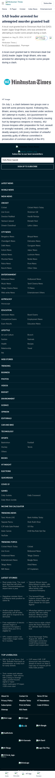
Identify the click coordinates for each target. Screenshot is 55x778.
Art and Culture (7, 345)
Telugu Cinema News (9, 298)
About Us (5, 706)
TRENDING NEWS (8, 523)
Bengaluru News (7, 247)
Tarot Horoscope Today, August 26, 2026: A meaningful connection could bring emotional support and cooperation (39, 651)
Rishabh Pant (33, 231)
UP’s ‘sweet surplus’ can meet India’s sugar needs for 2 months (13, 649)
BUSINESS (5, 383)
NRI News (5, 579)
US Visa (30, 537)
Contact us (23, 706)
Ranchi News (6, 278)
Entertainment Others (36, 303)
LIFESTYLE (5, 341)
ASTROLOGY (6, 310)
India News (32, 9)
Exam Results (6, 334)
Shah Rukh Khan (34, 532)
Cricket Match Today (36, 218)
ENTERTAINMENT (8, 285)
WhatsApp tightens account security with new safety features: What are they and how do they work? (40, 624)
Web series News (8, 303)
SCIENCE (5, 416)
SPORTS (4, 448)
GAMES (4, 501)
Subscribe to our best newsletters (27, 164)
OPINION (5, 422)
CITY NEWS (6, 242)
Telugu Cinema (33, 566)
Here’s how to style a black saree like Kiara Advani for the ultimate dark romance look (39, 636)
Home (4, 9)
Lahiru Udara (33, 236)
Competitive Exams (9, 330)
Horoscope (5, 314)
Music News (6, 294)
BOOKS (4, 468)
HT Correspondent (12, 45)
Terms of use (42, 706)
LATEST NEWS (7, 194)
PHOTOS (5, 389)
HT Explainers (33, 579)
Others (4, 462)
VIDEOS (4, 396)
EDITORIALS (6, 429)
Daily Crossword (34, 506)
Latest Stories (9, 588)
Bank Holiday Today (35, 528)
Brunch (30, 345)
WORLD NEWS (7, 200)
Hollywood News (34, 289)
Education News (34, 334)
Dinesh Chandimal (8, 236)
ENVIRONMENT (8, 409)
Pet (2, 363)
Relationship (6, 359)
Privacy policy (6, 711)
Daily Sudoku (6, 506)
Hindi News (32, 575)
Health (4, 354)
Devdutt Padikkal (8, 227)
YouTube (4, 546)
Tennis (30, 457)
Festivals (31, 350)
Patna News (6, 274)
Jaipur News (32, 260)
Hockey (4, 457)
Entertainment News (9, 570)
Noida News (32, 269)
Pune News (32, 274)
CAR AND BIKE (7, 435)
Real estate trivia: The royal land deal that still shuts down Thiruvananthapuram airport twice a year (14, 595)
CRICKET (5, 213)
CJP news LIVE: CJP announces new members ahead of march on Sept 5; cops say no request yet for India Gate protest (40, 674)
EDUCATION (6, 321)
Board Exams (33, 325)
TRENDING (5, 376)
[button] (3, 3)
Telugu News (6, 575)
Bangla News (33, 570)
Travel (30, 359)
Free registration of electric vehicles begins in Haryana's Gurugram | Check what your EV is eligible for (13, 637)
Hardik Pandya (33, 227)
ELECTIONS (6, 482)
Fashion (4, 350)
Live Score (5, 222)
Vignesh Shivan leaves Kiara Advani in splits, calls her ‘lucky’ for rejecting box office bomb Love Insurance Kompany (39, 596)
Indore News (6, 260)
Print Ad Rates (25, 715)
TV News (31, 298)
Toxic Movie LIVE (8, 528)
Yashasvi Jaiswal (7, 231)
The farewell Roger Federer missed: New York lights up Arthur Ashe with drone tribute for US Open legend (39, 611)
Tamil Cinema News (35, 294)
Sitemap (4, 720)
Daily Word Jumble (8, 510)
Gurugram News (34, 256)
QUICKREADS (7, 488)
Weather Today (25, 711)
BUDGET (4, 402)
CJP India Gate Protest (10, 537)
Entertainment (46, 9)
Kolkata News (6, 265)
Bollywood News (8, 289)
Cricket (22, 9)
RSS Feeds (23, 720)
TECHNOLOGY (7, 442)
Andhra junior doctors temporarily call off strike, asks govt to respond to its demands (13, 624)
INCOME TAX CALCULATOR (12, 517)
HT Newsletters (43, 711)
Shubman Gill (33, 222)
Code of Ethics (43, 715)
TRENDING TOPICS (9, 552)
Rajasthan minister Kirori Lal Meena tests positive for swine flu (14, 609)
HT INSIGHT (6, 475)
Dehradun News (34, 251)
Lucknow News (34, 265)
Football (31, 453)
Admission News (7, 325)
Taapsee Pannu (7, 532)
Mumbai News (7, 269)
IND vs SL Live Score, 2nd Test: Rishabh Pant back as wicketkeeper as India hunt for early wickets (14, 673)
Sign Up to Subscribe (27, 177)
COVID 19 (5, 495)
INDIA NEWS (6, 207)
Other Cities (32, 278)
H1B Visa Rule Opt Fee (36, 541)
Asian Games (6, 541)
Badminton (5, 453)
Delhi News (5, 256)
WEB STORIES (7, 370)
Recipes (31, 354)
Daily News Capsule (10, 170)
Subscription (6, 715)
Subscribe (48, 3)
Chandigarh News (8, 251)
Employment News (35, 330)
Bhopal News (33, 247)
